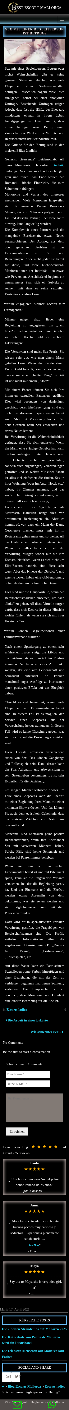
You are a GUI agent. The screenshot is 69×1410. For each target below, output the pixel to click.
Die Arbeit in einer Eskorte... (29, 1020)
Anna (34, 1205)
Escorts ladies (17, 1009)
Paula (34, 1163)
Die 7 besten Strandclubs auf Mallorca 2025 (34, 1329)
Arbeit (58, 165)
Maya (34, 1266)
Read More (34, 1245)
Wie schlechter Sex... (46, 1032)
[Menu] (61, 19)
